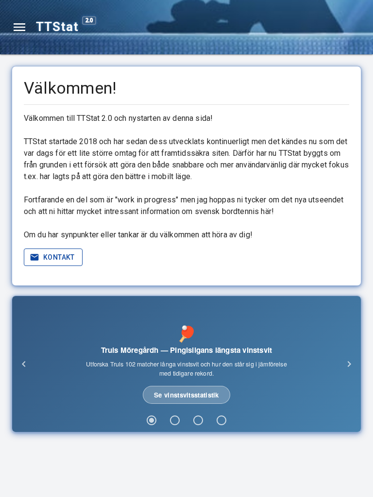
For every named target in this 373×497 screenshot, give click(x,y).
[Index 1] (151, 420)
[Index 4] (221, 420)
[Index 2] (174, 420)
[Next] (349, 364)
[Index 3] (198, 420)
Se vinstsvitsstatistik (186, 394)
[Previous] (23, 364)
